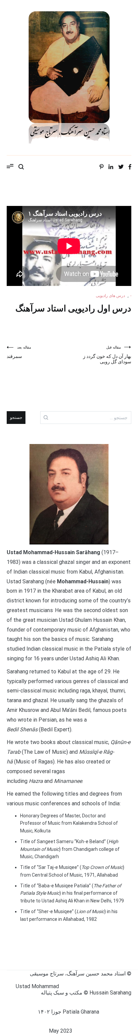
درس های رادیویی (110, 295)
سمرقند (19, 352)
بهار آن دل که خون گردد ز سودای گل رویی (107, 354)
